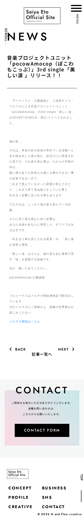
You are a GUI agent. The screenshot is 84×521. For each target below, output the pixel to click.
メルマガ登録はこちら (24, 321)
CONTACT (53, 507)
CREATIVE (20, 507)
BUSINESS (54, 488)
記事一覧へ (42, 354)
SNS (47, 497)
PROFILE (18, 497)
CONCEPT (20, 488)
